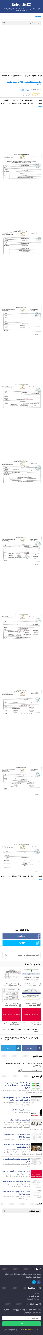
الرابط (40, 106)
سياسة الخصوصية (33, 1299)
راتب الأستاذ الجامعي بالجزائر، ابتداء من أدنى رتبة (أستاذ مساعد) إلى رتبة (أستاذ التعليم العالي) (16, 1085)
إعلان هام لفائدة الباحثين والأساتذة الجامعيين (16, 1181)
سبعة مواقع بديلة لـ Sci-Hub (21, 1110)
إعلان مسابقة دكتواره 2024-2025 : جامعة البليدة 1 (32, 984)
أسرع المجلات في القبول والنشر (20, 1120)
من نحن (36, 1293)
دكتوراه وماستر (31, 75)
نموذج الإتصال (34, 1296)
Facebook (21, 936)
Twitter (22, 943)
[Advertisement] (21, 49)
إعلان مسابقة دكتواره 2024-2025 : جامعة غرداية (32, 1004)
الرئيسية (40, 75)
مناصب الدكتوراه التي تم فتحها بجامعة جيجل (32, 1023)
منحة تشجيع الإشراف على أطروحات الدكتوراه (16, 1171)
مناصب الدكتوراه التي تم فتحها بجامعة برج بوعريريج (12, 1023)
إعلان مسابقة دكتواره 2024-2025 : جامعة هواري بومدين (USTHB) (12, 1005)
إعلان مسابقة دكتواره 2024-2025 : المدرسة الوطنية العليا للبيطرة (12, 985)
